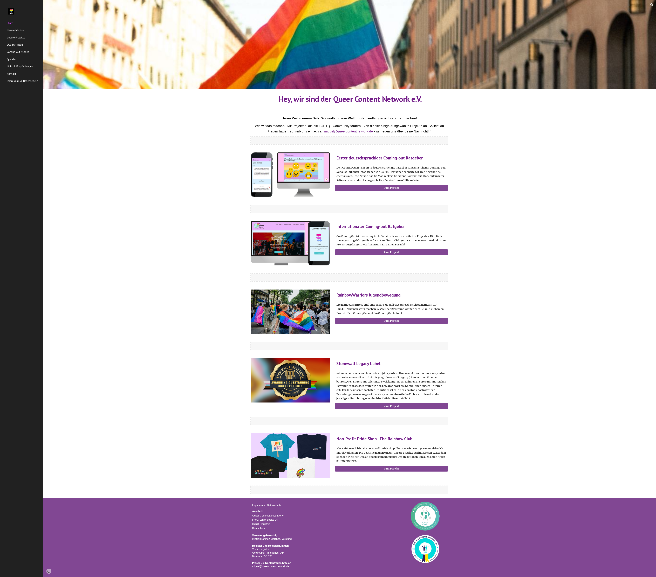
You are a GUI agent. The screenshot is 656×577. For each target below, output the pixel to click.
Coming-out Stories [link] (18, 51)
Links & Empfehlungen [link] (20, 66)
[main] (349, 99)
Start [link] (10, 23)
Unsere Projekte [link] (16, 37)
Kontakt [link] (11, 73)
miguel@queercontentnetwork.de (348, 131)
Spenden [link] (11, 59)
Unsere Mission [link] (15, 30)
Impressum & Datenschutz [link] (22, 81)
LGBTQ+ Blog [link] (15, 44)
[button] (652, 5)
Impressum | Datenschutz (266, 505)
